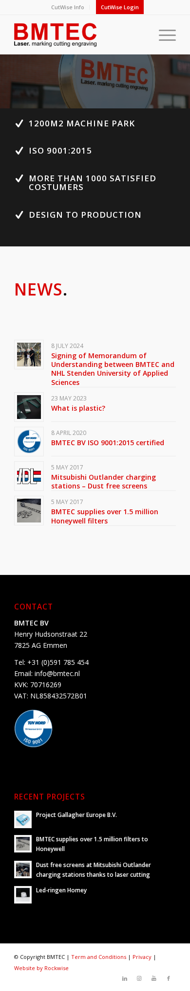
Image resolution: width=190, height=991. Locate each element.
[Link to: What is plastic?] (29, 407)
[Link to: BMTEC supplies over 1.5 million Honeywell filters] (29, 510)
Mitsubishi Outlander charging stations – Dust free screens (103, 481)
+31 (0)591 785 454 (58, 662)
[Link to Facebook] (168, 978)
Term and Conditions (98, 956)
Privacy (142, 956)
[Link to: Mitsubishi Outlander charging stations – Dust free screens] (29, 476)
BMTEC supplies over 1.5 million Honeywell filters (104, 516)
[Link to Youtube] (154, 978)
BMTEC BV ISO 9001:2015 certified (107, 442)
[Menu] (162, 34)
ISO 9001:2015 (60, 150)
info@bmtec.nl (57, 673)
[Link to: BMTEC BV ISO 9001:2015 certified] (29, 441)
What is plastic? (78, 408)
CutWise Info (67, 7)
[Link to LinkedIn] (124, 978)
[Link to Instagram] (139, 978)
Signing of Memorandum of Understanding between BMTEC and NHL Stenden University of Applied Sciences (112, 369)
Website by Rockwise (41, 968)
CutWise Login (120, 7)
